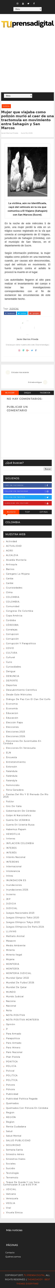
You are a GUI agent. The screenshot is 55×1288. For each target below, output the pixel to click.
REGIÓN (11, 1117)
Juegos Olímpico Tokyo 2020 (23, 922)
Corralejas (11, 629)
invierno (11, 894)
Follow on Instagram (16, 491)
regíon (10, 1122)
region (10, 1112)
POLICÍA (11, 1066)
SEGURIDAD (13, 1145)
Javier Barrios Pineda (9, 133)
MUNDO (11, 992)
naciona (11, 1001)
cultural (10, 657)
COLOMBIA (12, 597)
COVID (10, 648)
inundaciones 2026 (17, 889)
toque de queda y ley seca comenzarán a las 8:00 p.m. (21, 1183)
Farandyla (11, 780)
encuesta (11, 757)
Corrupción (12, 639)
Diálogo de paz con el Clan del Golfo (28, 699)
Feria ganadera (15, 790)
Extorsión (11, 766)
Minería (10, 950)
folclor (10, 801)
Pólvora (10, 1089)
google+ (35, 313)
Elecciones (12, 727)
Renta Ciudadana (16, 1126)
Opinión (10, 1024)
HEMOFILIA (13, 834)
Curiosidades (13, 666)
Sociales (11, 1163)
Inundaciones (14, 885)
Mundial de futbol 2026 (20, 982)
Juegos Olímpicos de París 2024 (25, 927)
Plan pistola (13, 1057)
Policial (10, 1071)
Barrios (10, 569)
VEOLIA (10, 1203)
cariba (9, 578)
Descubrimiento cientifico (21, 690)
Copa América (14, 615)
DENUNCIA (12, 676)
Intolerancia (13, 871)
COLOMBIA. (13, 601)
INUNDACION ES (16, 880)
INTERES (11, 848)
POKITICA (12, 1061)
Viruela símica (14, 1212)
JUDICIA (11, 903)
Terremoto (12, 1177)
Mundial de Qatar (16, 987)
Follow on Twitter (15, 497)
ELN (8, 752)
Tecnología (12, 1173)
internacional (14, 866)
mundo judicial (15, 996)
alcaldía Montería (16, 560)
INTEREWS (12, 862)
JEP (8, 899)
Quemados (12, 1103)
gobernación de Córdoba (21, 811)
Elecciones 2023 (15, 731)
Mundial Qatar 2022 (17, 978)
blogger (9, 393)
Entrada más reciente (20, 372)
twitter (23, 313)
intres (9, 876)
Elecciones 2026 (15, 736)
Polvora (10, 1085)
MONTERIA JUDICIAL (19, 973)
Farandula (11, 771)
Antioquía (11, 564)
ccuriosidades (14, 587)
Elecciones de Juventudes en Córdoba (22, 742)
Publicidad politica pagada (22, 1098)
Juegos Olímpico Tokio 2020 (22, 917)
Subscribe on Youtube (17, 503)
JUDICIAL (6, 106)
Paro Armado (14, 1043)
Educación (12, 718)
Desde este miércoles (19, 694)
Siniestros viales (15, 1159)
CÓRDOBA (12, 625)
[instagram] (17, 3)
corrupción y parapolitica (21, 643)
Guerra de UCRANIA (18, 820)
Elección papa (14, 722)
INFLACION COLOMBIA (20, 843)
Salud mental (13, 1136)
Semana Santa (14, 1150)
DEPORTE (12, 680)
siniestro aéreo (15, 1154)
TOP (27, 512)
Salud (9, 1131)
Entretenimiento (16, 762)
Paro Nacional (14, 1052)
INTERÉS (11, 852)
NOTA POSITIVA (15, 1015)
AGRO (9, 550)
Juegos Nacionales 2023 (20, 913)
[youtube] (23, 3)
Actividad (11, 541)
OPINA (44, 512)
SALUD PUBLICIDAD (18, 1140)
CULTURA (11, 653)
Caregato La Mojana (18, 574)
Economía (12, 708)
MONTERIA (12, 964)
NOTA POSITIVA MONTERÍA (22, 1019)
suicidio (10, 1168)
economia (12, 704)
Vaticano (11, 1194)
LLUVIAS (11, 931)
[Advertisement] (27, 60)
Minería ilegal (14, 954)
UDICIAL (11, 1189)
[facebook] (34, 3)
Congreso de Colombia (19, 611)
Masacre (11, 941)
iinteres (10, 838)
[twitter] (28, 3)
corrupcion (12, 634)
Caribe (10, 583)
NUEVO (11, 512)
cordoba (11, 620)
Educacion (12, 713)
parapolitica (13, 1038)
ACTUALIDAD (14, 546)
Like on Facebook (14, 485)
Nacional (11, 1006)
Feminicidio (13, 785)
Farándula (11, 776)
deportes (11, 685)
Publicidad (12, 1094)
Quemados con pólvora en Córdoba (27, 1108)
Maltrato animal (15, 936)
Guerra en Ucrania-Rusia (20, 824)
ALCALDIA (12, 555)
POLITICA (12, 1075)
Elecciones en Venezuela (21, 748)
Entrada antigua (35, 382)
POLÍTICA (12, 1080)
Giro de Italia (14, 806)
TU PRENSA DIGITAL (34, 1275)
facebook (11, 313)
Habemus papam (16, 829)
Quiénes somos (13, 1256)
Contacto (10, 1252)
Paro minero (13, 1047)
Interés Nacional (16, 857)
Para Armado (13, 1033)
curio (9, 662)
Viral (8, 1208)
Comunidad (12, 606)
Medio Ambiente (16, 945)
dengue (11, 671)
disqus (27, 393)
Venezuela (12, 1198)
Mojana (10, 959)
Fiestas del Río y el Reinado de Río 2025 (26, 795)
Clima (9, 592)
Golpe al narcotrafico (18, 815)
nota (9, 1010)
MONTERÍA (12, 968)
